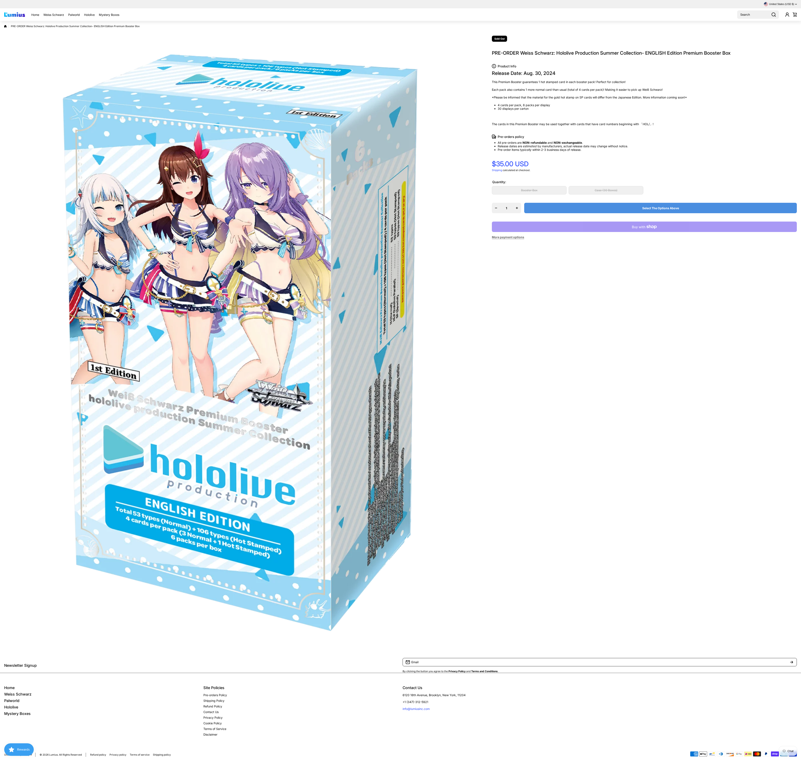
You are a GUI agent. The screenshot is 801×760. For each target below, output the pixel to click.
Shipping (497, 170)
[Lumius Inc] (14, 14)
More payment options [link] (508, 237)
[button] (795, 15)
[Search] (773, 14)
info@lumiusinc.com (416, 709)
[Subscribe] (791, 662)
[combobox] (758, 14)
